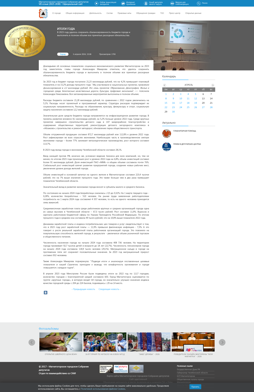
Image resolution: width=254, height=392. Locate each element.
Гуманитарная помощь (184, 131)
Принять (195, 386)
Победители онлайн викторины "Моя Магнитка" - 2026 (193, 355)
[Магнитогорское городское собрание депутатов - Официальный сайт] (43, 14)
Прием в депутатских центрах (187, 144)
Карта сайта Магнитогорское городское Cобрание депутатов (138, 375)
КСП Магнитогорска (186, 376)
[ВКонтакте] (45, 292)
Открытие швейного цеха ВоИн (61, 354)
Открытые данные (193, 13)
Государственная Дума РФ (188, 369)
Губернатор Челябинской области (192, 372)
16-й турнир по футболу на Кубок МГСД (105, 354)
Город (63, 54)
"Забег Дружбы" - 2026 (149, 354)
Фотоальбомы (49, 328)
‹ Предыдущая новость (83, 289)
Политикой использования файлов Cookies (103, 388)
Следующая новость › (110, 289)
